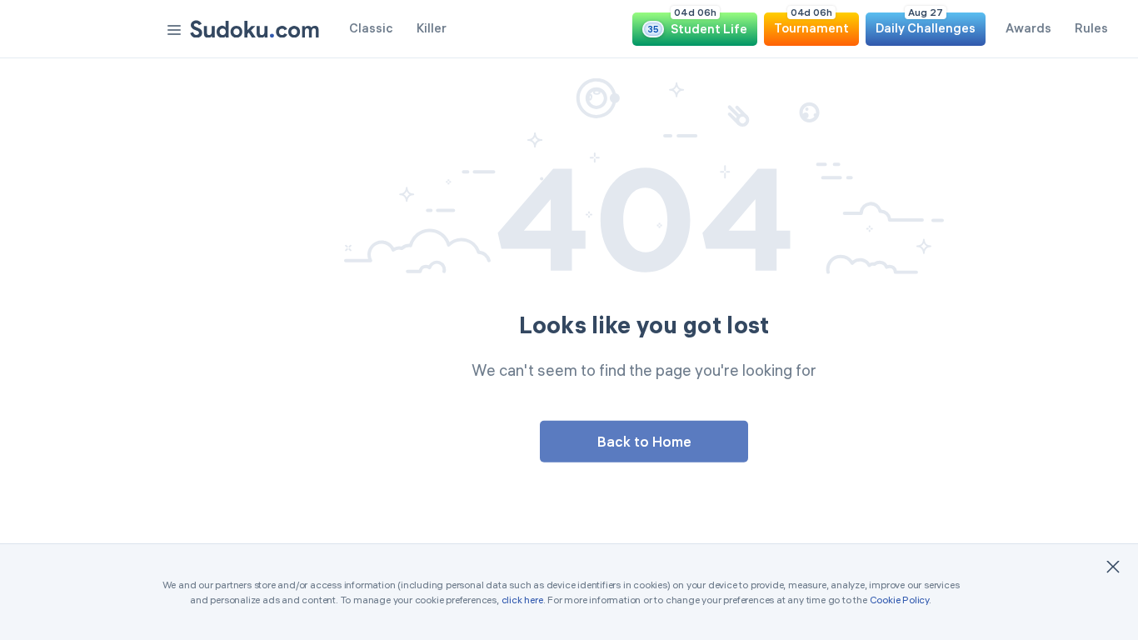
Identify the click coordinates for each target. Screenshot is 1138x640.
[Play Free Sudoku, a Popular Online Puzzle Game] (254, 29)
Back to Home (644, 440)
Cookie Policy (899, 599)
